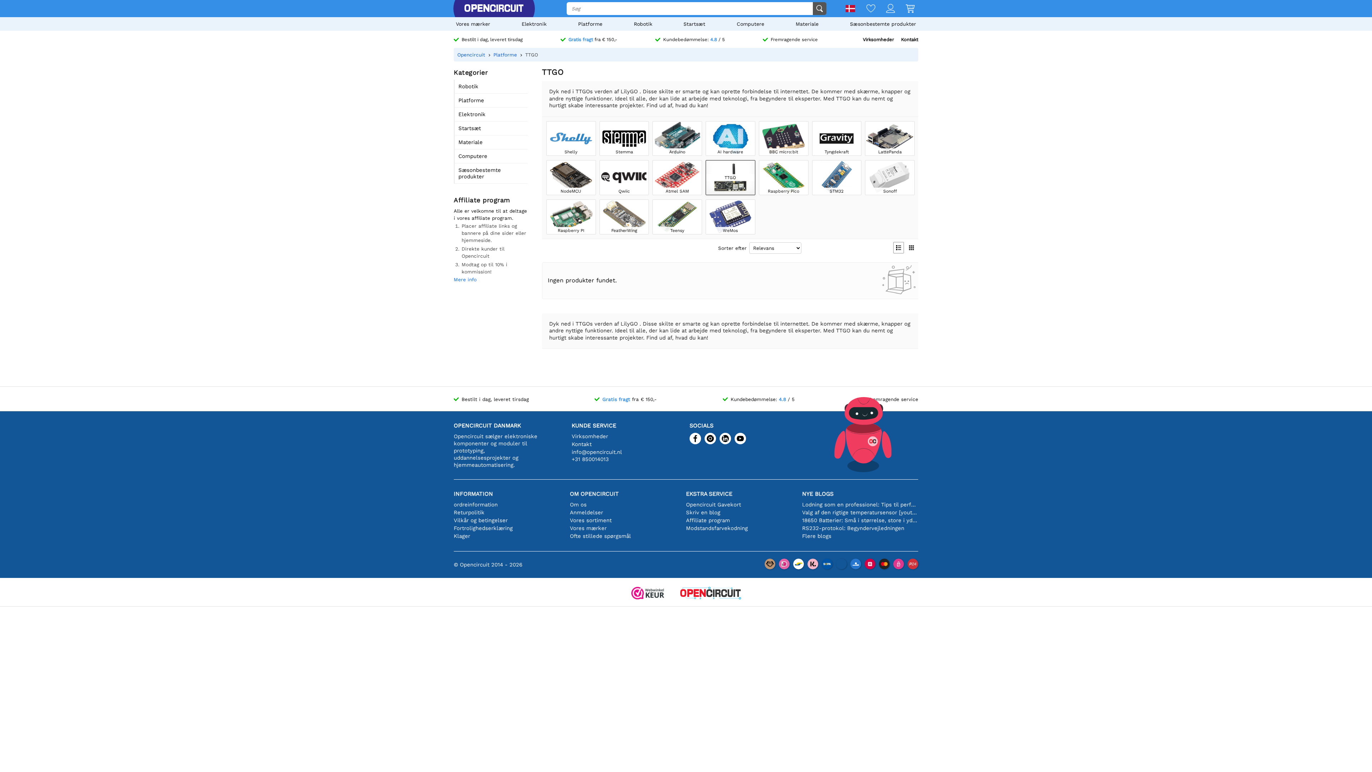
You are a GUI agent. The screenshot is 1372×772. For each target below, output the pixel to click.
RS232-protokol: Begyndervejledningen (853, 528)
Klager (462, 536)
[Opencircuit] (494, 8)
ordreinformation (476, 504)
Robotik (643, 24)
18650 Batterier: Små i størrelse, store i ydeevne (860, 520)
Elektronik (534, 24)
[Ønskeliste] (865, 9)
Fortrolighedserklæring (483, 528)
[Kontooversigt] (885, 9)
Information (473, 493)
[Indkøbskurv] (905, 9)
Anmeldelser (586, 512)
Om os (578, 504)
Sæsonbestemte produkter (883, 24)
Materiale (807, 24)
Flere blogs (816, 536)
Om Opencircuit (594, 493)
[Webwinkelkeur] (647, 594)
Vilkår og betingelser (481, 520)
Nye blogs (818, 493)
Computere (750, 24)
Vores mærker (473, 24)
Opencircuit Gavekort (713, 504)
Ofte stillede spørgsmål (600, 536)
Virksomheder (878, 39)
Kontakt (909, 39)
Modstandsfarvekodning (717, 528)
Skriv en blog (703, 512)
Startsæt (694, 24)
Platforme (590, 24)
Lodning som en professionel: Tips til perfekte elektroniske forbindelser (860, 504)
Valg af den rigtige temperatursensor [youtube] (860, 512)
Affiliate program (708, 520)
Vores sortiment (591, 520)
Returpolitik (469, 512)
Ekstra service (709, 493)
